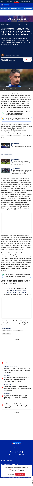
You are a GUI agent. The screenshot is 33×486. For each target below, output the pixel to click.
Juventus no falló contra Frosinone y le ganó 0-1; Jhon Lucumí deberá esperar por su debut (17, 370)
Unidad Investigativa (25, 1)
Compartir (28, 59)
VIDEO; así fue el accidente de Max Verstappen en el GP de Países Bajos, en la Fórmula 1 (17, 388)
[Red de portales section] (30, 460)
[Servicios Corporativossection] (30, 464)
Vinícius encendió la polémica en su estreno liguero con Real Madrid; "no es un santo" (17, 405)
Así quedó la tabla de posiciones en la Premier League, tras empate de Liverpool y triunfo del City (16, 379)
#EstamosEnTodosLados (18, 290)
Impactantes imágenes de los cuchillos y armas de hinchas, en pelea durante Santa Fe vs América (21, 162)
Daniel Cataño (6, 330)
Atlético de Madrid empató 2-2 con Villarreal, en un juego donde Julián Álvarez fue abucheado (15, 397)
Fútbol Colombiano (13, 24)
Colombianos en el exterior (10, 366)
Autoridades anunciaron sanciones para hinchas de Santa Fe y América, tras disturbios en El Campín (21, 171)
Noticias (22, 470)
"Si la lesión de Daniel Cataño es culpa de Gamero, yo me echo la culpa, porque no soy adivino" (21, 146)
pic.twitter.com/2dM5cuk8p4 (16, 292)
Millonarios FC (18, 330)
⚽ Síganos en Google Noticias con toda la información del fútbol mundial (18, 275)
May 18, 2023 (28, 294)
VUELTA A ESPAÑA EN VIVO (15, 8)
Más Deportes (7, 384)
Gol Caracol (16, 1)
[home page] (2, 1)
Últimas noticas (8, 1)
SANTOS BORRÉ (28, 8)
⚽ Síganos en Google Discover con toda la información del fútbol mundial (18, 119)
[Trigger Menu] (2, 5)
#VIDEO (8, 288)
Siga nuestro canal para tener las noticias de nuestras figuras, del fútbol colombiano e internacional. (18, 113)
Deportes (14, 470)
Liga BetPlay (6, 333)
